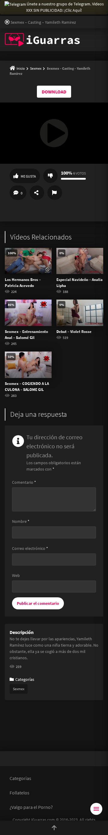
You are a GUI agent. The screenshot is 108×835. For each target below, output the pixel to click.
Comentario (24, 482)
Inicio (20, 68)
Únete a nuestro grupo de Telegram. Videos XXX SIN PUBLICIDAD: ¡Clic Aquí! (65, 7)
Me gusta (28, 176)
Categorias (20, 778)
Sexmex (35, 68)
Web (16, 575)
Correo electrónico (30, 548)
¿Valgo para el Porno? (31, 807)
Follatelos (19, 793)
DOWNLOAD (54, 92)
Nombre (20, 521)
